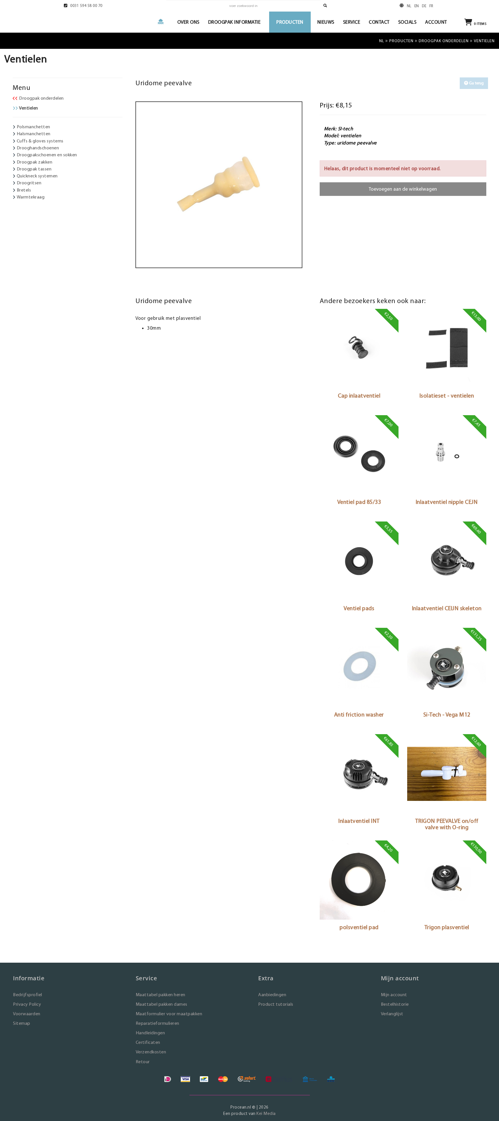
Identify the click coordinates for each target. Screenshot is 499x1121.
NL (409, 5)
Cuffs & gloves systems (40, 141)
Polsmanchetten (33, 126)
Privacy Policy (27, 1004)
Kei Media (266, 1113)
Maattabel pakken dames (161, 1004)
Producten (290, 22)
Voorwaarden (26, 1013)
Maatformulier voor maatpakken (169, 1013)
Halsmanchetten (34, 133)
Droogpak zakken (35, 162)
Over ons (188, 22)
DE (424, 5)
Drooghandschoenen (38, 148)
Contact (379, 22)
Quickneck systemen (37, 176)
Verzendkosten (151, 1052)
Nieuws (325, 22)
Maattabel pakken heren (160, 994)
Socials (407, 22)
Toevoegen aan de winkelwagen (403, 189)
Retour (143, 1061)
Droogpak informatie (234, 22)
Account (436, 22)
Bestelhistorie (395, 1004)
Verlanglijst (392, 1013)
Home (163, 21)
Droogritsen (29, 182)
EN (416, 5)
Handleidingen (150, 1032)
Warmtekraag (31, 197)
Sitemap (21, 1023)
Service (351, 22)
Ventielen (28, 108)
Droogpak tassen (34, 169)
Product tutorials (275, 1004)
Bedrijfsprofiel (27, 994)
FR (431, 5)
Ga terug (476, 83)
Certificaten (148, 1042)
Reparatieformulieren (157, 1023)
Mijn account (394, 994)
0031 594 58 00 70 (86, 5)
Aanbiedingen (272, 994)
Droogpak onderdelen (444, 40)
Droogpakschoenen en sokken (47, 154)
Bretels (24, 190)
